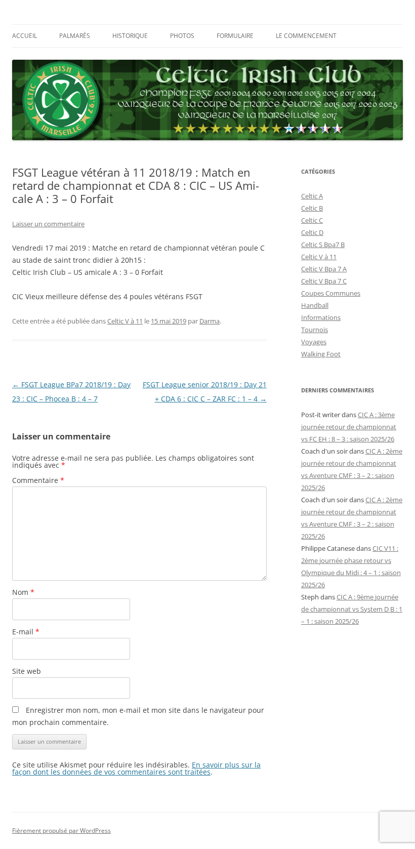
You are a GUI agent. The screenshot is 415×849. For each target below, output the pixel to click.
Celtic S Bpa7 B (323, 244)
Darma (209, 321)
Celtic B (312, 208)
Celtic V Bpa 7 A (324, 268)
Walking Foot (321, 353)
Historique (130, 35)
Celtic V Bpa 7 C (324, 281)
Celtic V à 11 (125, 321)
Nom (23, 592)
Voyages (313, 341)
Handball (314, 305)
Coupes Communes (330, 293)
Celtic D (312, 232)
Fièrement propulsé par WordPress (61, 830)
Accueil (24, 35)
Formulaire (235, 35)
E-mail (25, 631)
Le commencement (306, 35)
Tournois (314, 329)
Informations (321, 317)
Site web (26, 671)
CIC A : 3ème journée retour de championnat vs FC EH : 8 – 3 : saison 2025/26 (348, 426)
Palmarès (74, 35)
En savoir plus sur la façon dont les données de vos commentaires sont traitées (136, 768)
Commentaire (38, 480)
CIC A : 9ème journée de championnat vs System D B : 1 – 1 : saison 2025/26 (351, 609)
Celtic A (312, 195)
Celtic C (312, 220)
